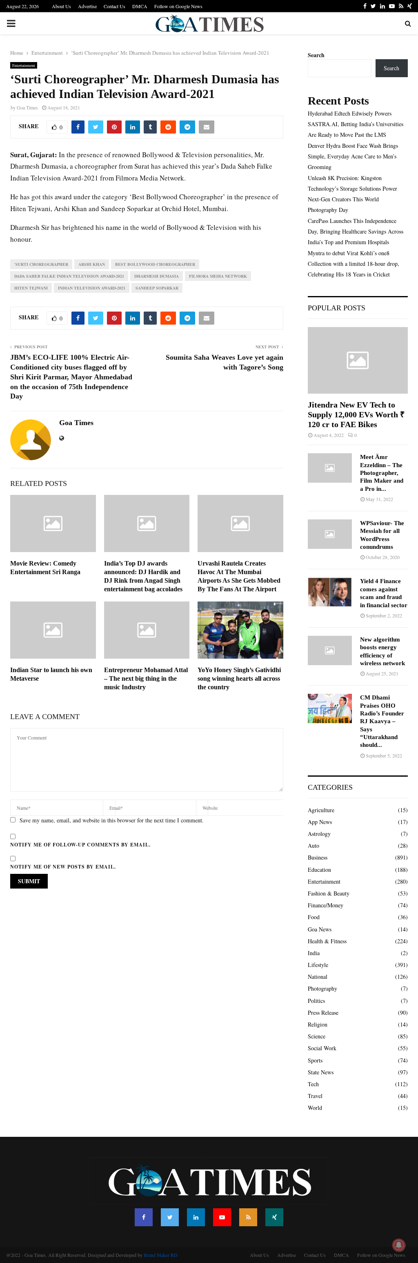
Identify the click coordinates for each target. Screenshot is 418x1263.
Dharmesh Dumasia (156, 276)
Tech (313, 1084)
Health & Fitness (327, 941)
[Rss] (248, 1217)
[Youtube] (222, 1217)
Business (317, 857)
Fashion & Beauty (328, 893)
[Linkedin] (196, 1217)
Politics (316, 1001)
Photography (322, 988)
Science (316, 1036)
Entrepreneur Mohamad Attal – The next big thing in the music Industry (146, 678)
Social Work (322, 1048)
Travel (315, 1096)
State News (321, 1072)
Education (319, 869)
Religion (317, 1024)
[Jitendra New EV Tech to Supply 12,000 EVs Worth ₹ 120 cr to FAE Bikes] (358, 360)
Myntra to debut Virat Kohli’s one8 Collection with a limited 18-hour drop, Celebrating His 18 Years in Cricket (353, 263)
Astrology (319, 834)
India (314, 953)
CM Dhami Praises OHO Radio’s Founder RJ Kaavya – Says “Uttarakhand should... (382, 721)
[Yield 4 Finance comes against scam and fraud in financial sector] (330, 592)
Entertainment (23, 65)
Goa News (319, 929)
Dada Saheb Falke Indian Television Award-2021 (69, 276)
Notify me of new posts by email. (63, 866)
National (317, 976)
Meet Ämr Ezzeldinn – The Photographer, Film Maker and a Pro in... (381, 473)
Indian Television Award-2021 (91, 288)
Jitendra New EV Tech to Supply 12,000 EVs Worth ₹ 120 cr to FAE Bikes (356, 414)
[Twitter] (170, 1217)
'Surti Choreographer (41, 264)
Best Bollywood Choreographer (155, 264)
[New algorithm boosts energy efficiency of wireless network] (330, 650)
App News (320, 822)
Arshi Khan (91, 264)
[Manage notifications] (398, 1245)
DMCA (139, 6)
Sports (315, 1060)
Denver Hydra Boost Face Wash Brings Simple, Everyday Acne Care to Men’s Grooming (353, 156)
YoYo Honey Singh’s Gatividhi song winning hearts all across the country (239, 678)
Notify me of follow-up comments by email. (80, 844)
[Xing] (274, 1217)
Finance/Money (325, 905)
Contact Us (114, 6)
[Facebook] (144, 1217)
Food (314, 917)
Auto (313, 845)
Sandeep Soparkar (157, 288)
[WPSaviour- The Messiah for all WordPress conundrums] (330, 534)
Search (316, 55)
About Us (61, 6)
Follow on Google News (178, 6)
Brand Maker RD (161, 1255)
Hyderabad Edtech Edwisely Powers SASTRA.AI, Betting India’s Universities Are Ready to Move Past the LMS (355, 123)
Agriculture (321, 810)
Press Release (323, 1012)
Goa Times (27, 107)
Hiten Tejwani (31, 288)
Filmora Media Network (218, 276)
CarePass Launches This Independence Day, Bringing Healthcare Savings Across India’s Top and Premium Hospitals (355, 231)
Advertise (87, 6)
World (315, 1108)
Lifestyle (318, 965)
